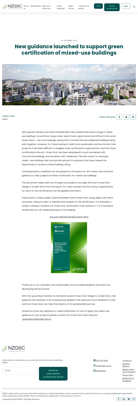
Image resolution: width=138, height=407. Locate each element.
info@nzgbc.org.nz (103, 366)
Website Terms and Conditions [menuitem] (128, 370)
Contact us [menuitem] (127, 360)
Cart (98, 6)
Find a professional (112, 7)
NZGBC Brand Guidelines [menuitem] (128, 379)
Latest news (8, 116)
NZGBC (5, 119)
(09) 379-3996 (102, 360)
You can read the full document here (69, 216)
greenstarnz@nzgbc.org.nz (36, 319)
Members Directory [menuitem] (126, 365)
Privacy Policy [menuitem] (127, 375)
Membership (101, 371)
